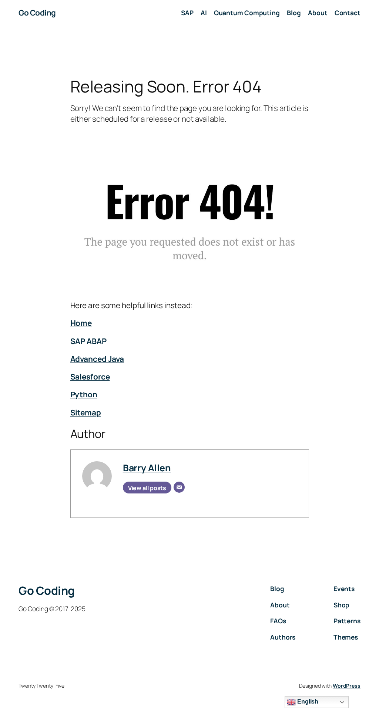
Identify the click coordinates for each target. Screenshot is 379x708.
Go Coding (37, 12)
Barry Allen (147, 467)
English (307, 701)
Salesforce (90, 376)
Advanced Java (97, 359)
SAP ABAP (88, 341)
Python (83, 394)
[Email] (179, 487)
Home (81, 323)
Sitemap (85, 412)
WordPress (346, 685)
